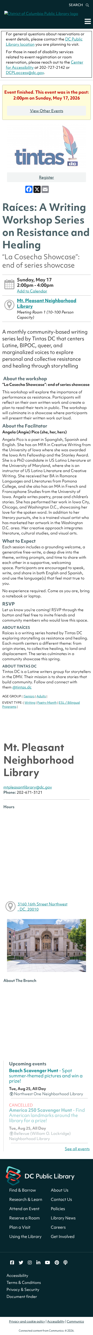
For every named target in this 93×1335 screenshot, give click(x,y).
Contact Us (61, 1199)
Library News (63, 1218)
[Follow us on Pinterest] (57, 1263)
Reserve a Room (24, 1218)
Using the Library (25, 1236)
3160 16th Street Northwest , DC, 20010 (42, 906)
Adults (41, 696)
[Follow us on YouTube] (47, 1263)
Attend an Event (24, 1208)
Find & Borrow (22, 1190)
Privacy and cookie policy (27, 1321)
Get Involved (62, 1236)
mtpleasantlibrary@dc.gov (27, 787)
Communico (75, 1321)
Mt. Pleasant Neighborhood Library (46, 303)
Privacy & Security (23, 1289)
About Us (59, 1190)
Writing (30, 703)
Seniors (29, 696)
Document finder (22, 1296)
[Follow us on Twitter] (21, 1263)
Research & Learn (25, 1199)
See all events (77, 1148)
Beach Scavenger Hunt (46, 1075)
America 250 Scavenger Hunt (47, 1115)
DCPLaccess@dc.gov (25, 72)
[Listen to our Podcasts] (65, 1263)
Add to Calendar (32, 291)
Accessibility (17, 1275)
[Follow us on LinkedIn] (38, 1263)
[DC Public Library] (40, 1175)
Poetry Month (47, 703)
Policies (58, 1208)
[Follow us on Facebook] (12, 1263)
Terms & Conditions (24, 1282)
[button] (88, 21)
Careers (58, 1227)
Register (46, 177)
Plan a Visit (19, 1227)
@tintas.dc (22, 687)
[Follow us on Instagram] (30, 1263)
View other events (46, 110)
